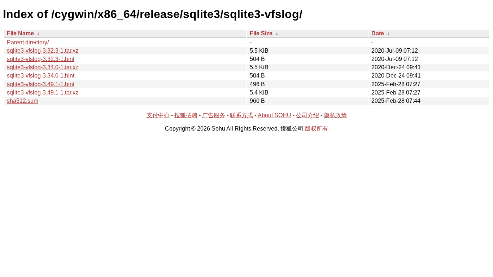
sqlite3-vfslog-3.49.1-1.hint (40, 84)
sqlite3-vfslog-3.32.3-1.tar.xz (42, 51)
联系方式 (241, 115)
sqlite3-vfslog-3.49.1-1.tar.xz (42, 92)
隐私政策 (335, 115)
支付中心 (158, 115)
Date (377, 33)
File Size (261, 33)
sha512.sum (22, 101)
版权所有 (316, 129)
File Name (20, 33)
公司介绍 (307, 115)
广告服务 (213, 115)
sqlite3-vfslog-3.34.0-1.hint (40, 75)
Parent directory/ (28, 42)
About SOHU (274, 115)
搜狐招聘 (185, 115)
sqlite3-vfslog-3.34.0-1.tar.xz (42, 67)
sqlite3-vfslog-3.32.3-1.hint (40, 59)
